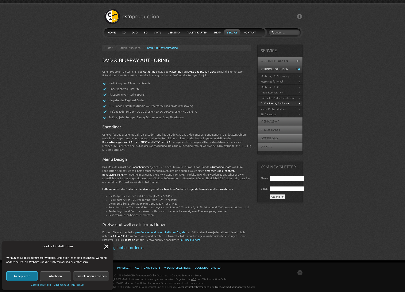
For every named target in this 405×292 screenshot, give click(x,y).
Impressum (77, 284)
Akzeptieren (22, 276)
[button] (107, 246)
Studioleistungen (130, 48)
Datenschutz (61, 284)
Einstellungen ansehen (91, 276)
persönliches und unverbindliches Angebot (161, 232)
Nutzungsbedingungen (228, 287)
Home (109, 48)
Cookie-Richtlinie (41, 284)
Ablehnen (55, 276)
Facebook (299, 16)
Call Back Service (190, 240)
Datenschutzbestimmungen (193, 287)
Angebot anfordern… (127, 248)
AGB (193, 279)
